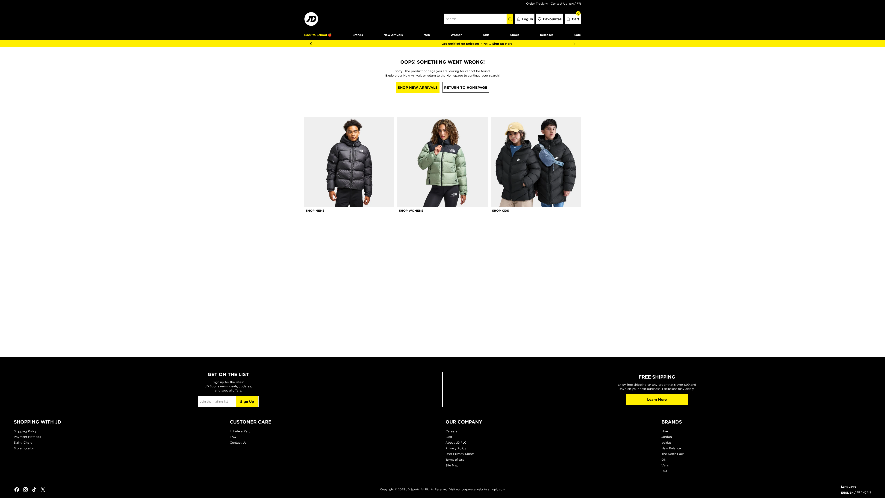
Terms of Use (454, 460)
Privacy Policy (455, 448)
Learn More (657, 399)
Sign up (247, 401)
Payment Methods (27, 437)
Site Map (451, 465)
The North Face (672, 454)
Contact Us (559, 4)
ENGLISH (847, 492)
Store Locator (24, 448)
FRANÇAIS (863, 492)
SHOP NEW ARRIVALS (418, 87)
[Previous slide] (310, 43)
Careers (451, 431)
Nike (664, 431)
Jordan (666, 437)
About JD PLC (455, 443)
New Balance (671, 448)
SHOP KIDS (500, 210)
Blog (448, 437)
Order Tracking (537, 4)
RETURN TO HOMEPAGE (465, 87)
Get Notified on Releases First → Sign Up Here (442, 44)
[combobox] (475, 19)
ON (663, 460)
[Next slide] (574, 43)
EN (571, 4)
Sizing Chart (23, 443)
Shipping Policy (25, 431)
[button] (573, 19)
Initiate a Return (242, 431)
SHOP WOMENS (411, 210)
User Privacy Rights (459, 454)
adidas (666, 443)
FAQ (233, 437)
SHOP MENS (315, 210)
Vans (665, 465)
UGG (664, 471)
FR (579, 4)
